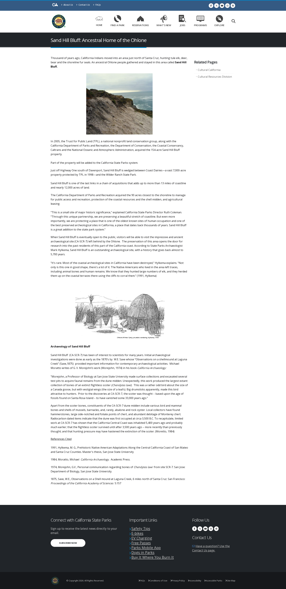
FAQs (98, 4)
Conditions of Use (158, 580)
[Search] (233, 21)
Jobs (182, 25)
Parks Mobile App (146, 547)
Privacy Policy (178, 580)
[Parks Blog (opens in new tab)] (233, 5)
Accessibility (195, 580)
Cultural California (209, 70)
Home (99, 25)
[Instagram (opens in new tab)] (227, 5)
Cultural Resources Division (215, 76)
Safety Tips (140, 528)
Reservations (141, 24)
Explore (219, 25)
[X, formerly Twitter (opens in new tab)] (216, 5)
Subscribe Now (72, 542)
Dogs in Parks (142, 552)
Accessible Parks (214, 580)
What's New (163, 25)
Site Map (231, 580)
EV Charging (141, 538)
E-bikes (137, 533)
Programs (200, 25)
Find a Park (117, 25)
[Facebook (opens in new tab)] (211, 5)
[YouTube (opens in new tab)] (222, 5)
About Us (68, 4)
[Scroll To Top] (280, 585)
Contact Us (84, 4)
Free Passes (141, 542)
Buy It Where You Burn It (152, 557)
